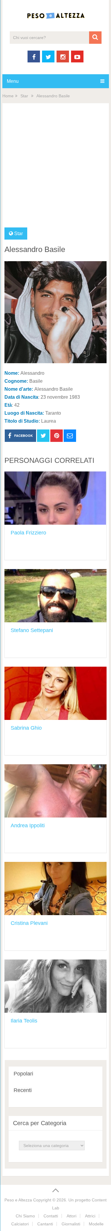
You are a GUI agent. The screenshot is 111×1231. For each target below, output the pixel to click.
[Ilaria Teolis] (55, 986)
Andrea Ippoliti (28, 825)
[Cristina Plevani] (55, 888)
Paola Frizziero (28, 533)
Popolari (23, 1074)
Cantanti (45, 1224)
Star (24, 95)
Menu (13, 81)
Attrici (90, 1216)
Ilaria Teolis (24, 1021)
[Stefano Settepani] (55, 595)
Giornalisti (71, 1224)
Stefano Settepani (32, 630)
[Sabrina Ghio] (55, 693)
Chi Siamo (25, 1216)
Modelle (96, 1224)
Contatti (51, 1216)
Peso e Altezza (18, 1200)
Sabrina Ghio (26, 728)
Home (8, 95)
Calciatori (20, 1224)
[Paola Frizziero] (55, 498)
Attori (71, 1216)
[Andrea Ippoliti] (55, 791)
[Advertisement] (55, 169)
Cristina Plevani (29, 923)
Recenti (23, 1090)
